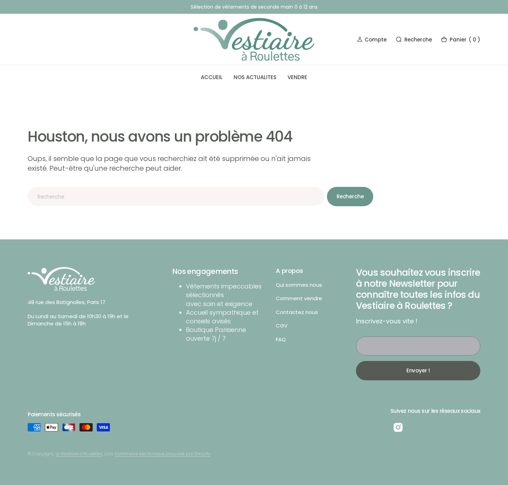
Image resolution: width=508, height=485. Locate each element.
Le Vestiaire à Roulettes (79, 454)
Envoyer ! (418, 370)
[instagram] (398, 427)
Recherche (350, 196)
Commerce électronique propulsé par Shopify (162, 454)
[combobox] (176, 196)
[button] (372, 39)
